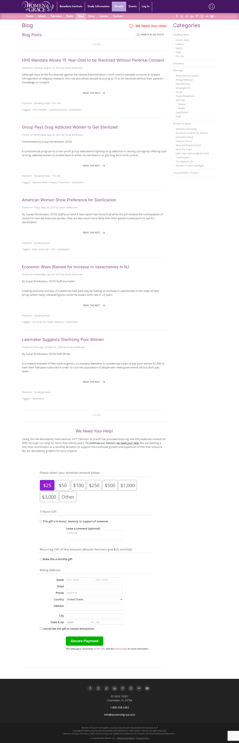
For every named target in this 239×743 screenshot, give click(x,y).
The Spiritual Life (184, 161)
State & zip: (57, 622)
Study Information (98, 6)
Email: (60, 586)
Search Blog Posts (152, 34)
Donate (119, 6)
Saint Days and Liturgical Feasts (192, 153)
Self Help (180, 100)
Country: (59, 599)
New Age (178, 70)
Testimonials (182, 157)
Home (29, 16)
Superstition (182, 112)
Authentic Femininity (186, 128)
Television (56, 16)
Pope (178, 52)
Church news (182, 40)
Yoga (178, 116)
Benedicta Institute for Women (192, 133)
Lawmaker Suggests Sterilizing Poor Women (63, 339)
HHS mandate (39, 109)
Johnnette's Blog (184, 137)
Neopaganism (183, 87)
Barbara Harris (40, 182)
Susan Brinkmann (74, 67)
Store (91, 16)
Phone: (60, 593)
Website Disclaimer (126, 738)
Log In (145, 6)
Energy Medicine (184, 79)
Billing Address (50, 570)
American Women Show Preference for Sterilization (69, 200)
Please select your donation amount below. (70, 473)
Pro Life (56, 103)
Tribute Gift (48, 512)
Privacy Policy (143, 738)
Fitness (182, 104)
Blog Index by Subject (187, 75)
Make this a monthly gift (57, 559)
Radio (69, 16)
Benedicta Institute (71, 6)
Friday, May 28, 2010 (44, 207)
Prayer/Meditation (185, 96)
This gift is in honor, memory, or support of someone (75, 521)
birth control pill (40, 249)
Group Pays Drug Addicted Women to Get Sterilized (70, 127)
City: (61, 615)
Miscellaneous (183, 83)
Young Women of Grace (186, 172)
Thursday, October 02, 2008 (48, 347)
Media (179, 48)
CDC (53, 249)
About (42, 16)
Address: (59, 606)
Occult (179, 91)
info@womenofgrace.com (119, 714)
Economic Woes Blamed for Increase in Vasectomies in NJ (75, 266)
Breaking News (42, 103)
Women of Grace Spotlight (190, 165)
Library (104, 16)
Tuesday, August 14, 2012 (47, 67)
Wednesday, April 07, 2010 (47, 274)
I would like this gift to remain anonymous (68, 628)
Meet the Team (184, 149)
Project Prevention (59, 182)
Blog (80, 16)
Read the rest (91, 92)
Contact (118, 16)
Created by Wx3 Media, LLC (102, 738)
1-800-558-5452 (119, 707)
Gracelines (178, 63)
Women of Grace (182, 123)
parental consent (58, 109)
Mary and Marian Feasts (188, 145)
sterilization (75, 109)
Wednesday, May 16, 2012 (47, 134)
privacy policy (121, 648)
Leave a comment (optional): (83, 528)
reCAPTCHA (99, 648)
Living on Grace (184, 141)
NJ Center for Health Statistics (48, 321)
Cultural (180, 44)
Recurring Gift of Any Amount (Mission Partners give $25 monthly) (86, 549)
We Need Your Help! (151, 26)
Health (181, 108)
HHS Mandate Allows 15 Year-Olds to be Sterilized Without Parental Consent (93, 60)
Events (133, 6)
